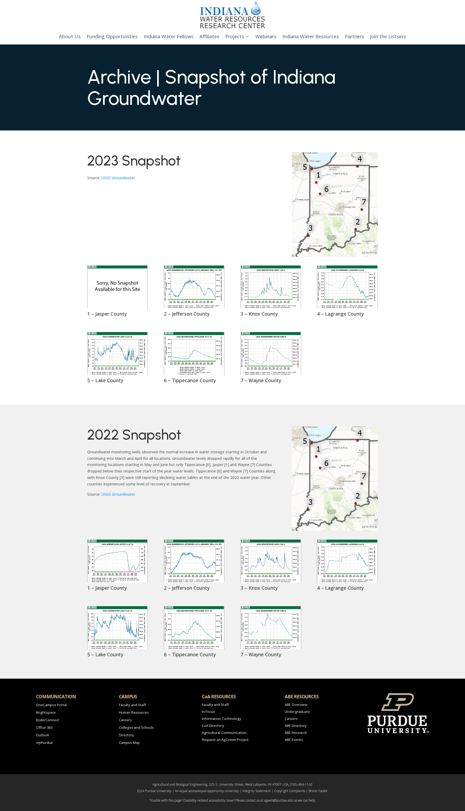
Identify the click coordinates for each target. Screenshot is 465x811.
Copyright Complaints (289, 791)
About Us (70, 37)
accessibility (217, 800)
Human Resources (134, 712)
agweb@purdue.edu (278, 800)
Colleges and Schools (136, 727)
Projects (234, 37)
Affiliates (209, 37)
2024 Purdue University (154, 791)
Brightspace (46, 712)
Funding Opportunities (112, 37)
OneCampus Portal (51, 704)
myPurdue (44, 742)
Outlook (42, 735)
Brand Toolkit (318, 791)
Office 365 (44, 727)
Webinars (265, 37)
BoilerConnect (47, 719)
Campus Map (129, 742)
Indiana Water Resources (310, 37)
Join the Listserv (388, 37)
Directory (126, 735)
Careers (125, 719)
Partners (354, 37)
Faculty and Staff (132, 704)
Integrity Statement (256, 791)
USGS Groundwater (118, 177)
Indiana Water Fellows (168, 37)
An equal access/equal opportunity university (207, 791)
